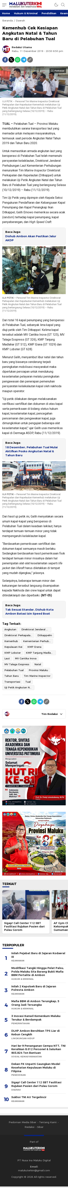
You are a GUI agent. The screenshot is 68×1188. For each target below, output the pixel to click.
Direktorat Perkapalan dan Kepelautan (19, 635)
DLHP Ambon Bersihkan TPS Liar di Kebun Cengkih (35, 1032)
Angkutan (10, 629)
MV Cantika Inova (25, 658)
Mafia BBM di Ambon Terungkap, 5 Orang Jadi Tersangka (35, 1003)
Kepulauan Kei (13, 646)
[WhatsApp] (17, 60)
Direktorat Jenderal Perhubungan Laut (36, 629)
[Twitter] (11, 60)
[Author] (6, 49)
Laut (7, 658)
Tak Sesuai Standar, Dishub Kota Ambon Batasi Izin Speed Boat (29, 611)
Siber (40, 1126)
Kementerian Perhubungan (38, 641)
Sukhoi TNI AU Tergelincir (28, 1097)
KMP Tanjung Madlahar (40, 652)
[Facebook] (5, 60)
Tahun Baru (11, 675)
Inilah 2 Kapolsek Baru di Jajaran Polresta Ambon (33, 988)
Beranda (7, 20)
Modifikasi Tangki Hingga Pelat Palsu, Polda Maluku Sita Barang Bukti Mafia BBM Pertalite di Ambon (37, 972)
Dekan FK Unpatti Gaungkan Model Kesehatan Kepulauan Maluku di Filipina (35, 1067)
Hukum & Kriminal (26, 13)
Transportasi (12, 681)
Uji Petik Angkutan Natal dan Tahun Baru (19, 687)
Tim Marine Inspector (37, 675)
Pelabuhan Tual (14, 670)
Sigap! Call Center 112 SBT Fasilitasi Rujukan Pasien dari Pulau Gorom (24, 926)
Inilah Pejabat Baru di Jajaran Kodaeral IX (38, 955)
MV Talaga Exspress (16, 664)
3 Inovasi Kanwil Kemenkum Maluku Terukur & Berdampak (35, 1017)
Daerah (20, 20)
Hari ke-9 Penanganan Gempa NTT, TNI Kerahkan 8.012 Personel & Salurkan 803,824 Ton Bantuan (38, 1049)
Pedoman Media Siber (22, 1122)
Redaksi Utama (22, 47)
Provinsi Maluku (38, 670)
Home (6, 13)
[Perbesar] (34, 95)
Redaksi (29, 1126)
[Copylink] (30, 60)
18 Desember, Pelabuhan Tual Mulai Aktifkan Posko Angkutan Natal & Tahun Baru (31, 451)
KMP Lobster (12, 652)
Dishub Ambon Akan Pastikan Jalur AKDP (30, 238)
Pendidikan (49, 13)
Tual (28, 681)
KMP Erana (34, 646)
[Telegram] (24, 60)
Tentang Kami (47, 1122)
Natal (37, 664)
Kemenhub (11, 641)
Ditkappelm (44, 635)
